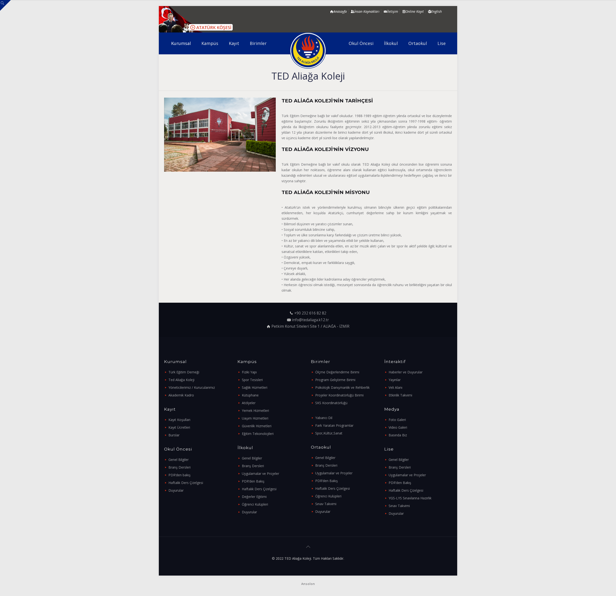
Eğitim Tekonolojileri (258, 433)
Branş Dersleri (179, 467)
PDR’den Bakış (253, 481)
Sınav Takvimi (325, 504)
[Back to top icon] (308, 547)
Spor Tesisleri (252, 379)
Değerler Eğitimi (254, 496)
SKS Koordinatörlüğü (331, 403)
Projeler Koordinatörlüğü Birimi (339, 395)
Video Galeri (398, 427)
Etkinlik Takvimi (400, 395)
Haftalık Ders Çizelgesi (185, 482)
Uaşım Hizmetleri (255, 418)
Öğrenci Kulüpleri (255, 504)
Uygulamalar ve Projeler (260, 473)
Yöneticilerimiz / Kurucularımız (191, 387)
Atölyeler (249, 403)
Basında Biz (398, 435)
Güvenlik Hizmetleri (256, 426)
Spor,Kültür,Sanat (328, 433)
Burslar (174, 435)
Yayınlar (395, 379)
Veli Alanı (395, 387)
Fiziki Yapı (249, 372)
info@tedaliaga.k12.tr (310, 319)
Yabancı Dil (323, 417)
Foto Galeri (397, 419)
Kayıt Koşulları (179, 419)
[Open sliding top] (5, 5)
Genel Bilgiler (178, 459)
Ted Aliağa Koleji (181, 379)
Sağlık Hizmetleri (254, 387)
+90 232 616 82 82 (310, 313)
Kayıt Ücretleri (179, 427)
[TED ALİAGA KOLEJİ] (308, 50)
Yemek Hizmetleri (255, 410)
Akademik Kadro (181, 395)
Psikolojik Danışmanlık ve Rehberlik (342, 387)
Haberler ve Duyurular (406, 372)
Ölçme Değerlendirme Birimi (337, 372)
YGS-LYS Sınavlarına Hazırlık (410, 498)
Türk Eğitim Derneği (183, 372)
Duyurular (176, 490)
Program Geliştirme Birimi (335, 379)
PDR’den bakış (179, 475)
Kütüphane (250, 395)
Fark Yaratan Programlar (334, 425)
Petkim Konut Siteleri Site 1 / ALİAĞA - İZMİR (310, 326)
